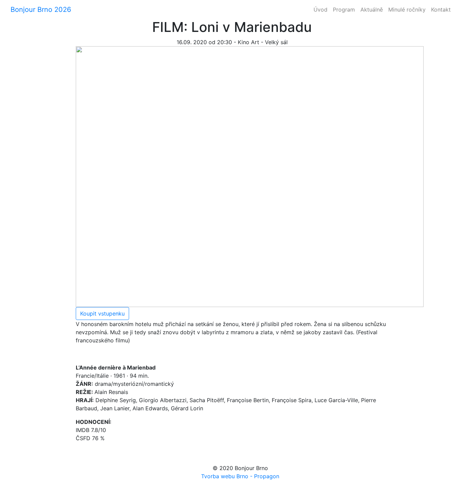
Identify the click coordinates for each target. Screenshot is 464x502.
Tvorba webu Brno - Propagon (240, 476)
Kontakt (441, 9)
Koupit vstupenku (102, 313)
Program (344, 9)
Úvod (320, 9)
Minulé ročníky (407, 9)
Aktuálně (371, 9)
